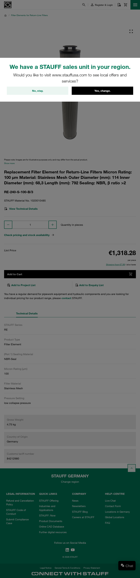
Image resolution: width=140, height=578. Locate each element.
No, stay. (37, 90)
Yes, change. (102, 90)
